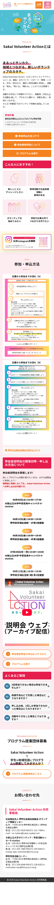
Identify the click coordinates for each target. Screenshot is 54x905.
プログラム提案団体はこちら (24, 5)
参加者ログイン (39, 5)
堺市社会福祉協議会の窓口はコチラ (23, 450)
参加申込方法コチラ (28, 136)
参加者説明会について (28, 144)
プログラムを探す (28, 153)
